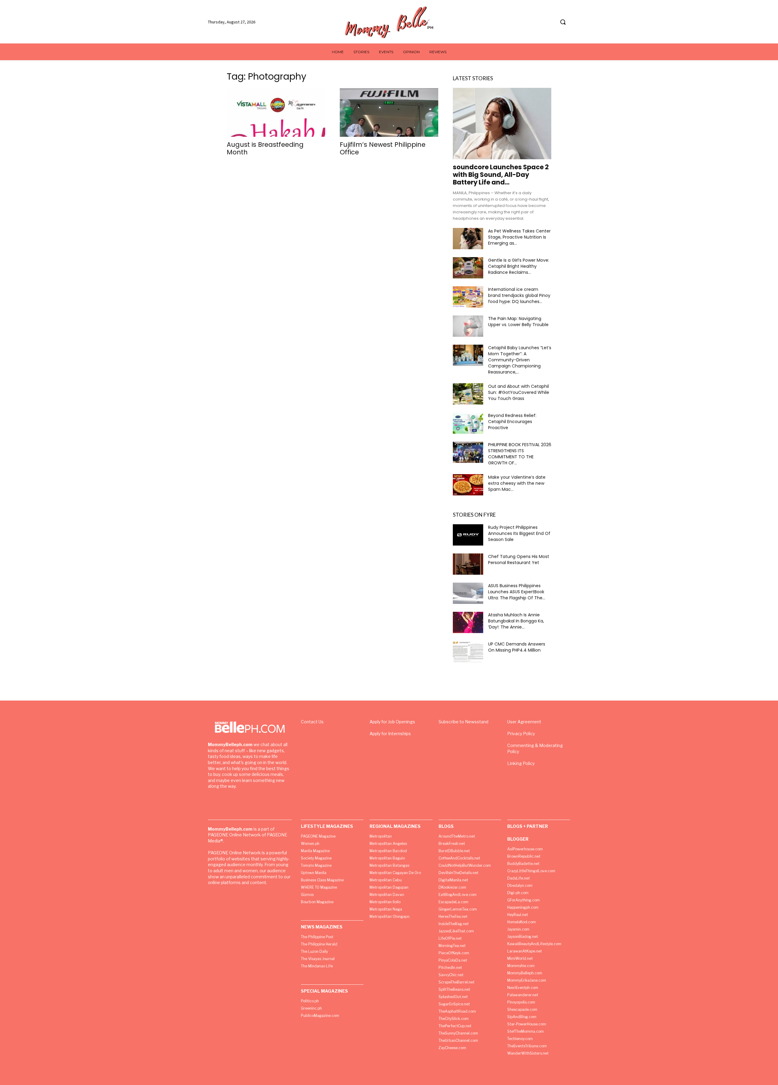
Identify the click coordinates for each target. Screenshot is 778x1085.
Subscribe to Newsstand (463, 721)
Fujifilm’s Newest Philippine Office (382, 148)
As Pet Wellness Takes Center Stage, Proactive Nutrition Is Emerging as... (519, 237)
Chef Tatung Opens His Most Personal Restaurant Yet (518, 559)
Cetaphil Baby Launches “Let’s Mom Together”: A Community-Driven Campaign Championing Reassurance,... (519, 360)
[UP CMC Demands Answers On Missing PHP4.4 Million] (468, 651)
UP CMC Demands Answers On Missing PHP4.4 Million (516, 647)
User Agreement (524, 721)
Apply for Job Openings (392, 721)
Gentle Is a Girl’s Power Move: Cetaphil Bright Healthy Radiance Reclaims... (518, 266)
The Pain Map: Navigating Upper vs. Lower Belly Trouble (518, 321)
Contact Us (312, 721)
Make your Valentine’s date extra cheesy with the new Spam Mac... (517, 483)
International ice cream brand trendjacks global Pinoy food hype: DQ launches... (519, 295)
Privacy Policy (521, 733)
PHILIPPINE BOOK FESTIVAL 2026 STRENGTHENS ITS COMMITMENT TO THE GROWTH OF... (519, 454)
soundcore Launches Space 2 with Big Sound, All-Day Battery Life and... (501, 175)
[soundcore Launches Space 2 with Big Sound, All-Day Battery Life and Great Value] (502, 123)
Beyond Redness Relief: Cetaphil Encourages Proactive (512, 421)
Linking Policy (521, 763)
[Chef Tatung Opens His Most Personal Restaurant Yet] (468, 564)
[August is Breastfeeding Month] (276, 112)
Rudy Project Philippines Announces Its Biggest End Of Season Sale (519, 533)
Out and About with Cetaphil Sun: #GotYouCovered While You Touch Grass (518, 392)
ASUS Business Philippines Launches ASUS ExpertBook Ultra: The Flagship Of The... (516, 592)
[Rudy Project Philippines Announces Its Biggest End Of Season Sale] (468, 535)
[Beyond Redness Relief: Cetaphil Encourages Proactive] (468, 423)
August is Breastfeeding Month (265, 148)
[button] (563, 22)
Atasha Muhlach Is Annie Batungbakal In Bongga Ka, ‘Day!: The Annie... (516, 621)
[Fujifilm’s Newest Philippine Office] (389, 112)
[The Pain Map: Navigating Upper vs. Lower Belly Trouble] (468, 326)
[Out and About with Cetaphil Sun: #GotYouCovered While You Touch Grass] (468, 394)
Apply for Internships (390, 733)
